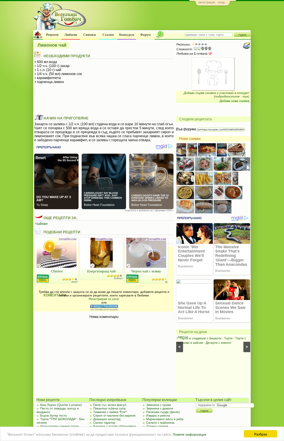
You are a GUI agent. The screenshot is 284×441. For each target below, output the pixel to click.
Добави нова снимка (234, 101)
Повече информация (189, 434)
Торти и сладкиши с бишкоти (200, 338)
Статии (108, 34)
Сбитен (57, 271)
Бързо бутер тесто (53, 415)
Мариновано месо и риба (164, 419)
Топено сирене (157, 426)
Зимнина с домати (159, 408)
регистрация (207, 2)
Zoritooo (118, 278)
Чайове (41, 224)
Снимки (89, 34)
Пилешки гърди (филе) (163, 412)
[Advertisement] (170, 19)
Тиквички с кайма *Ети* (109, 412)
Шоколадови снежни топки (59, 426)
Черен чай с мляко (146, 271)
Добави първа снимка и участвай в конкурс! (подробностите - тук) (216, 94)
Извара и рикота (158, 415)
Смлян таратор (104, 422)
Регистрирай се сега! (104, 299)
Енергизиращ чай (101, 271)
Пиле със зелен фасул (109, 405)
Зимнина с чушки (158, 405)
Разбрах (260, 434)
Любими (70, 34)
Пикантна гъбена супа (109, 408)
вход (221, 2)
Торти (228, 338)
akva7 (74, 281)
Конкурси (126, 34)
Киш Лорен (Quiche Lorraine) (61, 405)
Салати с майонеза (160, 422)
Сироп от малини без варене (114, 415)
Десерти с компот (218, 342)
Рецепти (52, 34)
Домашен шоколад (106, 419)
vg (166, 281)
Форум (145, 34)
